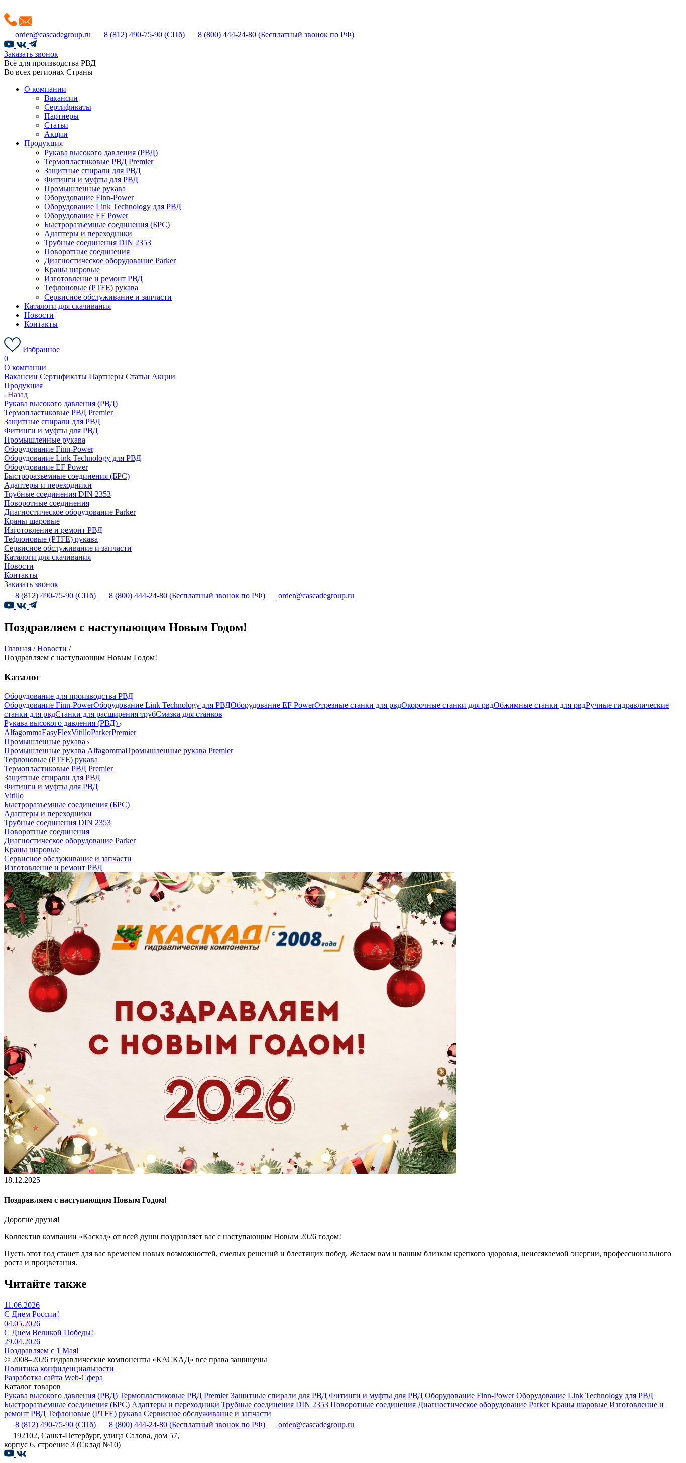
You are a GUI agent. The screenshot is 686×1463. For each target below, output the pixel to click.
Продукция (43, 143)
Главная (17, 648)
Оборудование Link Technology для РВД (112, 206)
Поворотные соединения (87, 251)
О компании (45, 89)
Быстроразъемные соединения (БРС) (107, 224)
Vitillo (81, 732)
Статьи (56, 125)
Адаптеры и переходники (88, 233)
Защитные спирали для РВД (92, 170)
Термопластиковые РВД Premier (98, 161)
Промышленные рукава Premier (179, 750)
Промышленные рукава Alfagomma (64, 750)
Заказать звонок (31, 54)
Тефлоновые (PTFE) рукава (91, 287)
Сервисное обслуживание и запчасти (108, 296)
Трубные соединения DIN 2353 (97, 242)
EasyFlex (56, 732)
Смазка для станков (189, 714)
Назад (17, 394)
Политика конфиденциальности (59, 1368)
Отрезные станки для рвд (357, 705)
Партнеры (61, 116)
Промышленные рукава (85, 188)
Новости (39, 315)
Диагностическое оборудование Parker (110, 260)
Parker (101, 732)
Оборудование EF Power (86, 215)
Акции (56, 134)
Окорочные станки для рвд (447, 705)
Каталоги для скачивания (67, 306)
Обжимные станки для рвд (540, 705)
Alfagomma (23, 732)
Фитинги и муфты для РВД (91, 179)
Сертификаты (67, 107)
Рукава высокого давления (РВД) (101, 152)
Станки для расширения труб (105, 714)
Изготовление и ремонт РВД (93, 278)
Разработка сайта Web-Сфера (53, 1377)
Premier (123, 732)
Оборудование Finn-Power (89, 197)
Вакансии (61, 98)
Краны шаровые (72, 269)
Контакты (41, 324)
